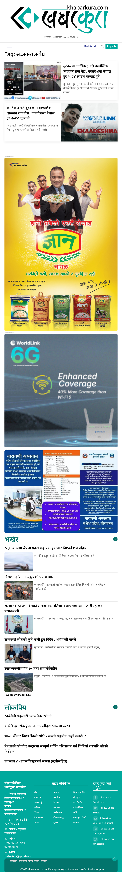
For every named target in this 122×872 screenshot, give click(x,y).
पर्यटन (56, 792)
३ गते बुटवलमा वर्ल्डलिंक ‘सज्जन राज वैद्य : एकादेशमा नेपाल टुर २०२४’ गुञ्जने (31, 112)
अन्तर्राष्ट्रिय (38, 802)
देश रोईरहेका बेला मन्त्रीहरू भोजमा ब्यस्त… (38, 725)
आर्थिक (37, 807)
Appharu (101, 869)
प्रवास (36, 822)
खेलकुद (76, 797)
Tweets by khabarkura (17, 694)
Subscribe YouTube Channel (103, 821)
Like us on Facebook (102, 800)
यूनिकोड (44, 861)
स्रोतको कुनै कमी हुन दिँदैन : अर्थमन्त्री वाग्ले (40, 639)
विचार (56, 802)
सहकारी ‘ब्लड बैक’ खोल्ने (28, 715)
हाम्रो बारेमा (23, 861)
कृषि (75, 812)
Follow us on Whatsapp (103, 841)
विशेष (36, 812)
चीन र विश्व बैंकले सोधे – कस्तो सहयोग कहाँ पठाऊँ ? (45, 735)
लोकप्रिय (15, 707)
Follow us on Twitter (103, 810)
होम (35, 792)
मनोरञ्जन (57, 812)
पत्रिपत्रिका (78, 807)
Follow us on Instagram (103, 831)
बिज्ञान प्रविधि (79, 792)
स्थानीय (56, 797)
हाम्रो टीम (13, 861)
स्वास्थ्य (56, 807)
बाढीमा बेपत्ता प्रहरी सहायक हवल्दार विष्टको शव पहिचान (47, 547)
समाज (76, 822)
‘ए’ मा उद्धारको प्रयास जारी (29, 576)
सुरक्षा (56, 822)
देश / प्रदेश (78, 802)
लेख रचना (38, 817)
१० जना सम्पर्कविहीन (30, 668)
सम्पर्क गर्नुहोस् (33, 861)
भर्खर (11, 539)
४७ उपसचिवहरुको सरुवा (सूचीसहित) (35, 761)
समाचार (37, 797)
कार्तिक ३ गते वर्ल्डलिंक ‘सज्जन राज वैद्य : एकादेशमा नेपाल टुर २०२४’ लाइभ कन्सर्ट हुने (87, 71)
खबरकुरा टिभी (79, 817)
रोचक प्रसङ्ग (58, 817)
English (111, 46)
